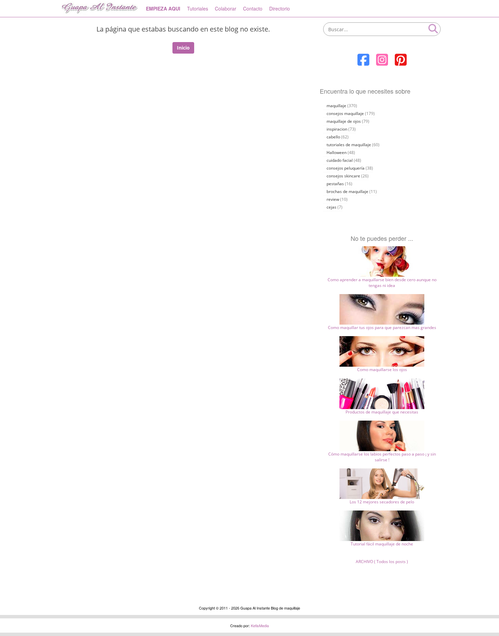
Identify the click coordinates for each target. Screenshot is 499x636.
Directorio (279, 8)
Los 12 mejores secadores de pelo (382, 502)
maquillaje (336, 106)
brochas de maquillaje (347, 191)
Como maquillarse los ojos (382, 369)
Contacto (252, 8)
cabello (333, 137)
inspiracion (337, 129)
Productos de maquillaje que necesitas (382, 412)
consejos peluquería (346, 168)
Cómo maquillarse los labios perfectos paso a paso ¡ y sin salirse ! (382, 457)
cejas (331, 207)
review (333, 199)
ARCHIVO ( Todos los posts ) (382, 561)
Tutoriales (197, 8)
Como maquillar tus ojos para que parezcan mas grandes (382, 327)
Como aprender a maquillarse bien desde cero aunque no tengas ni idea (382, 282)
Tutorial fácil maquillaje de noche (382, 544)
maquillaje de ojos (344, 121)
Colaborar (225, 8)
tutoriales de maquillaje (349, 145)
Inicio (183, 47)
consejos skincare (343, 176)
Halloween (337, 152)
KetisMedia (260, 625)
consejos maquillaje (345, 113)
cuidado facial (340, 160)
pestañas (335, 184)
